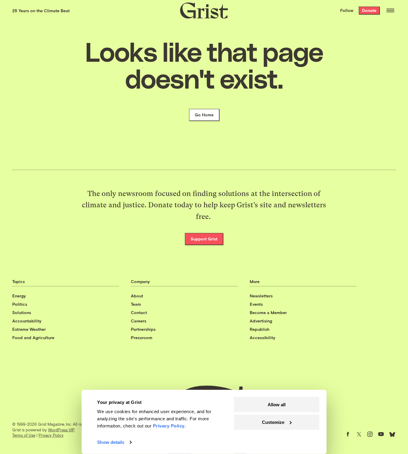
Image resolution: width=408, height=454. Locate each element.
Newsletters (261, 295)
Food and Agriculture (33, 337)
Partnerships (143, 329)
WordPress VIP (61, 429)
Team (136, 304)
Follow (346, 10)
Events (256, 304)
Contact (139, 312)
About (137, 295)
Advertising (261, 320)
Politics (19, 304)
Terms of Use (23, 435)
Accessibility (262, 337)
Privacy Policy (51, 435)
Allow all (277, 404)
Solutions (21, 312)
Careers (138, 320)
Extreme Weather (29, 329)
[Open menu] (390, 10)
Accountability (27, 320)
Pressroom (141, 337)
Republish (259, 329)
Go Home (204, 114)
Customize (273, 421)
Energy (19, 295)
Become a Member (268, 312)
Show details (110, 442)
